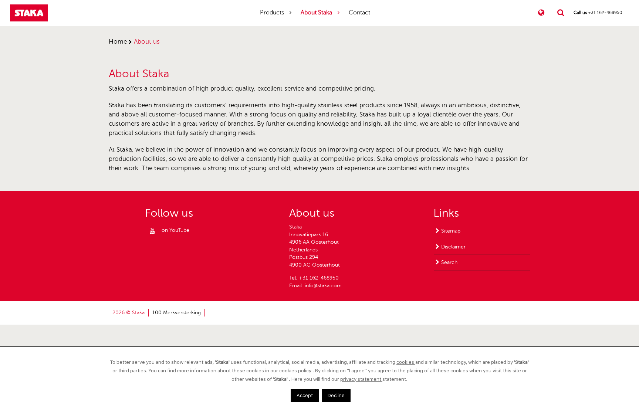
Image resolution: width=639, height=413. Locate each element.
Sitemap (450, 231)
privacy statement (361, 379)
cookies (405, 362)
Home (118, 41)
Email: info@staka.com (315, 285)
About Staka (316, 12)
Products (272, 12)
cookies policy (295, 370)
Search (449, 262)
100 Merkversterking (176, 312)
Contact (359, 12)
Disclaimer (453, 247)
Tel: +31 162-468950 (314, 278)
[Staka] (29, 13)
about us (147, 41)
